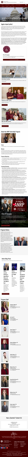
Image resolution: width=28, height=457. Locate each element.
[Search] (26, 5)
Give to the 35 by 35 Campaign (6, 225)
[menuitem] (22, 2)
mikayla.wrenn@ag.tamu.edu (16, 369)
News (13, 6)
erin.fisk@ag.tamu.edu (15, 319)
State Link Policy (23, 452)
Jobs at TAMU (16, 447)
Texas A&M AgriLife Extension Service (7, 436)
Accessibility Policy (17, 452)
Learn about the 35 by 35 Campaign (14, 59)
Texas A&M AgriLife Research (17, 436)
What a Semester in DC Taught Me (14, 273)
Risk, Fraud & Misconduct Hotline (7, 454)
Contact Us (8, 446)
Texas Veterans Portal (23, 454)
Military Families (20, 453)
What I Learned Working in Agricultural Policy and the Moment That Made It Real (6, 277)
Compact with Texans (5, 452)
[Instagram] (3, 448)
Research (3, 6)
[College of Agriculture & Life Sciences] (9, 2)
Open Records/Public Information (17, 455)
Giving (7, 6)
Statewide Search (9, 453)
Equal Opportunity (9, 455)
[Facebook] (1, 448)
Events (11, 6)
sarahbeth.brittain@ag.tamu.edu (16, 381)
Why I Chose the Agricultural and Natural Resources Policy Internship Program (22, 277)
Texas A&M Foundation (22, 446)
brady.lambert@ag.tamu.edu (16, 406)
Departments (21, 2)
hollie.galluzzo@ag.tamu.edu (16, 356)
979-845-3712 (14, 307)
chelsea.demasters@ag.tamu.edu (16, 344)
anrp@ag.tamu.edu (14, 422)
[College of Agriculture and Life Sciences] (6, 441)
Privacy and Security (12, 452)
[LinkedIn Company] (4, 448)
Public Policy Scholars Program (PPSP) (6, 40)
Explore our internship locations (6, 83)
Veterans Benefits (14, 453)
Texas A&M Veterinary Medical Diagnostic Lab (11, 437)
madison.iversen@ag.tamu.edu (16, 394)
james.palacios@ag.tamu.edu (16, 331)
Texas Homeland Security (15, 454)
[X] (5, 448)
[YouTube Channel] (7, 448)
